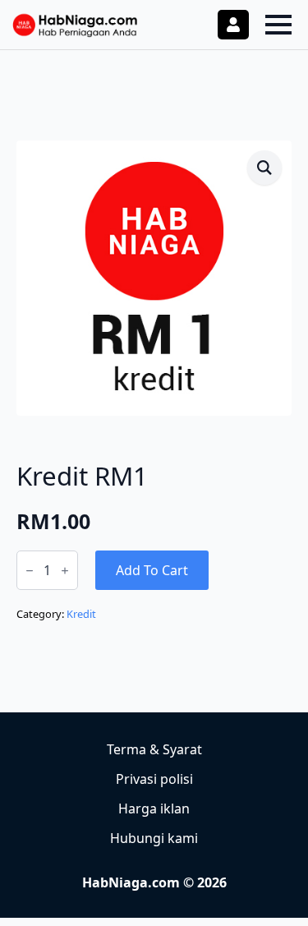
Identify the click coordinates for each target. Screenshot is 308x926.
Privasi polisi (154, 779)
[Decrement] (30, 570)
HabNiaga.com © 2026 (154, 882)
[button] (264, 167)
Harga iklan (154, 808)
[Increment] (65, 570)
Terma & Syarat (154, 749)
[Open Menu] (278, 25)
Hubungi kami (154, 838)
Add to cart (152, 570)
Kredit (81, 613)
